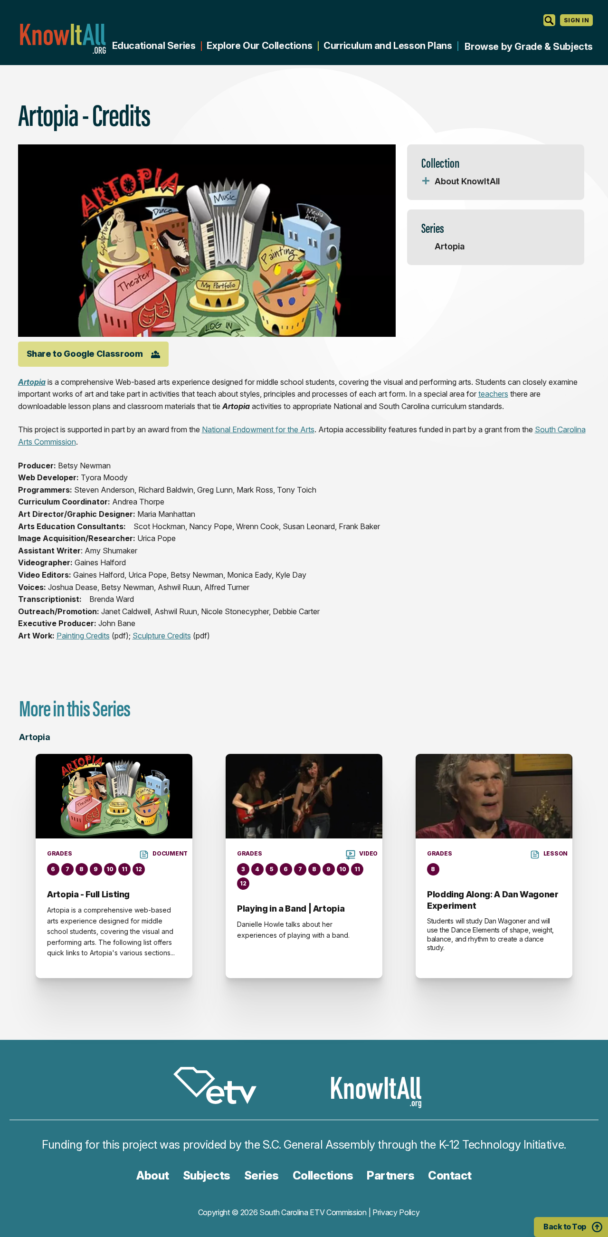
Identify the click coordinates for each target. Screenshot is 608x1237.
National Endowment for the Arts (258, 429)
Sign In (576, 20)
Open (426, 181)
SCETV (220, 1087)
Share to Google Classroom (85, 354)
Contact (450, 1175)
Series (261, 1175)
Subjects (206, 1175)
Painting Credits (83, 635)
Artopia (450, 246)
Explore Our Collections (259, 45)
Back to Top (564, 1226)
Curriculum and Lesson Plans (387, 45)
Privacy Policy (396, 1212)
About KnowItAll (467, 181)
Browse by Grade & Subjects (529, 46)
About (152, 1175)
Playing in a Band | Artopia (290, 908)
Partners (390, 1175)
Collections (323, 1175)
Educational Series (154, 45)
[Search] (549, 20)
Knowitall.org (62, 39)
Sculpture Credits (162, 635)
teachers (493, 394)
